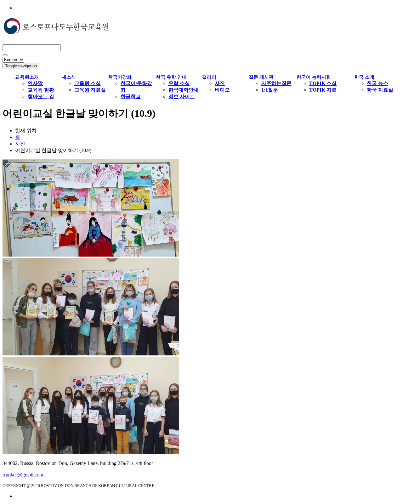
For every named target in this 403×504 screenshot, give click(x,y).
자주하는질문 (276, 83)
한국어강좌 (120, 77)
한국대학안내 (183, 90)
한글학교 (131, 96)
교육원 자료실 (90, 90)
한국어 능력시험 (314, 77)
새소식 (69, 77)
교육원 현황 (41, 90)
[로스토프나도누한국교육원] (56, 31)
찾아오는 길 (41, 96)
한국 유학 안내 (171, 77)
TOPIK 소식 (323, 83)
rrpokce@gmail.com (23, 474)
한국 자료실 (380, 90)
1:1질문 (269, 90)
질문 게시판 (261, 77)
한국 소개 (364, 77)
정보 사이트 (181, 96)
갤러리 (209, 77)
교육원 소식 (87, 83)
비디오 (222, 90)
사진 (220, 83)
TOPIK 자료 (323, 90)
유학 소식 (179, 83)
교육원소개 (27, 77)
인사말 (35, 83)
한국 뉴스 (377, 83)
